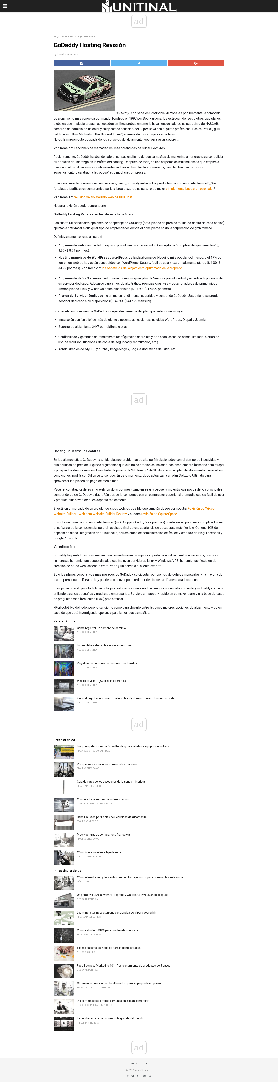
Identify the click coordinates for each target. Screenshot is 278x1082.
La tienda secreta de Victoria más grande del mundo (110, 1018)
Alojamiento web (86, 36)
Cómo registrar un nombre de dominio (101, 628)
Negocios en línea (63, 36)
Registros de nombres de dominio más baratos (107, 663)
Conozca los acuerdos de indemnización (103, 799)
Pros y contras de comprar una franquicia (103, 834)
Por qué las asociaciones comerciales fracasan (107, 764)
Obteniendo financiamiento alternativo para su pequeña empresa (119, 983)
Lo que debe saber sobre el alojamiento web (105, 645)
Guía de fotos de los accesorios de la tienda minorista (111, 781)
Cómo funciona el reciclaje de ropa (99, 852)
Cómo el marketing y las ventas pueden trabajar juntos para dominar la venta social (130, 877)
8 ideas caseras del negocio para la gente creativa (109, 947)
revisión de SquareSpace (159, 514)
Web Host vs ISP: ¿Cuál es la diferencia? (102, 681)
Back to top (139, 1063)
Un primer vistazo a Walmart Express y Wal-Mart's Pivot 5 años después (122, 895)
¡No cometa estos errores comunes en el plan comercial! (113, 1000)
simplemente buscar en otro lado (189, 189)
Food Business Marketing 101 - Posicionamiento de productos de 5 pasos (123, 965)
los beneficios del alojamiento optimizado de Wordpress (142, 268)
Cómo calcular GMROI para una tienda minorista (107, 930)
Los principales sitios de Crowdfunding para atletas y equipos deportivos (123, 746)
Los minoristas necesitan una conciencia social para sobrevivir (116, 912)
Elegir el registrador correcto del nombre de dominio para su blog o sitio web (125, 698)
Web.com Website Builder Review (103, 514)
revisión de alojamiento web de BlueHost (103, 197)
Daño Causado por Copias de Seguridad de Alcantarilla (112, 817)
